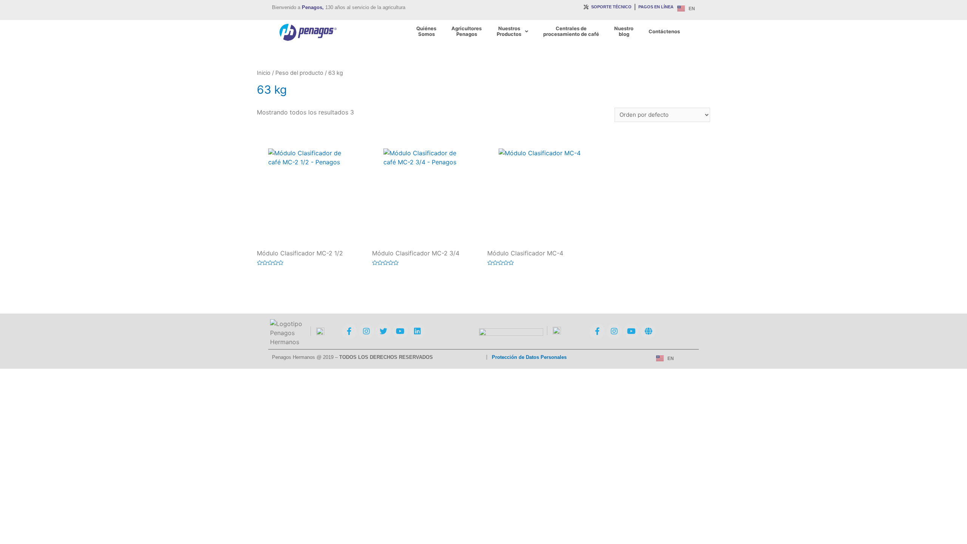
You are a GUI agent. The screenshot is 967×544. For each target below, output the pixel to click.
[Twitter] (383, 331)
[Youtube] (400, 331)
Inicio (263, 73)
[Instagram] (366, 331)
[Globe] (648, 331)
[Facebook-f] (349, 331)
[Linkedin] (417, 331)
